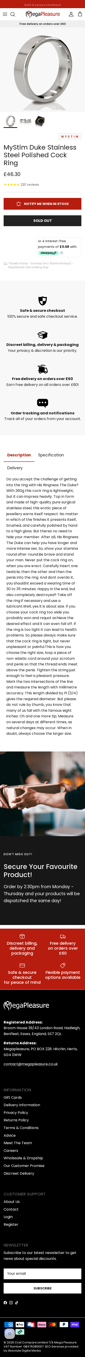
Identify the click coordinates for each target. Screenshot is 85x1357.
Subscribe (43, 1288)
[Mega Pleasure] (43, 14)
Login (8, 1216)
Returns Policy (16, 1120)
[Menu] (5, 14)
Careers (11, 1150)
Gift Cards (13, 1097)
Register (11, 1224)
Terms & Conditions (21, 1127)
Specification (51, 455)
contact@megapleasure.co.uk (31, 1064)
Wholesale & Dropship (23, 1158)
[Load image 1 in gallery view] (42, 69)
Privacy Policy (16, 1112)
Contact (11, 1209)
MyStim (70, 137)
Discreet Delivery (19, 1173)
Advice (10, 1135)
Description (19, 455)
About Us (12, 1201)
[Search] (15, 14)
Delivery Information (22, 1105)
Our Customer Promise (24, 1165)
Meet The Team (18, 1143)
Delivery (15, 468)
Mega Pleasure (65, 1342)
